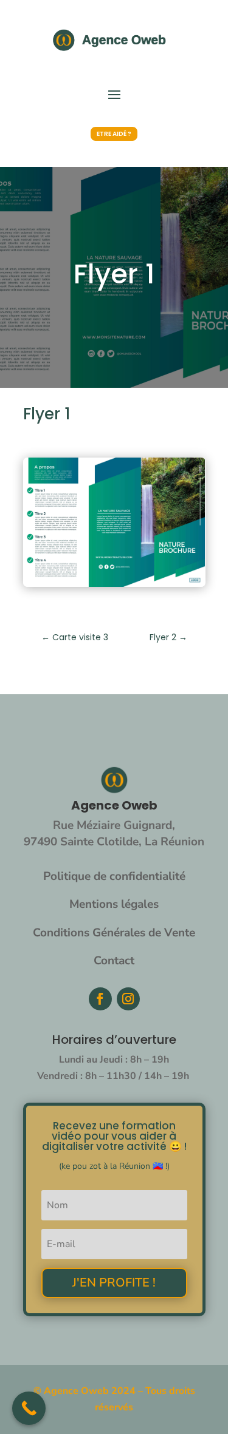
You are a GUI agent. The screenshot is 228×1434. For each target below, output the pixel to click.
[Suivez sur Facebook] (100, 998)
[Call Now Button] (29, 1408)
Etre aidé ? (114, 133)
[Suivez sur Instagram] (128, 998)
